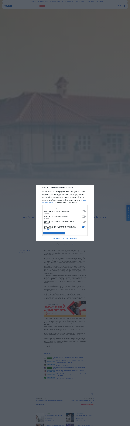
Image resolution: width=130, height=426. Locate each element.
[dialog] (65, 213)
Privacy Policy (73, 238)
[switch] (84, 211)
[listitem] (65, 208)
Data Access (65, 238)
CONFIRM (54, 233)
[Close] (91, 187)
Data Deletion (56, 238)
